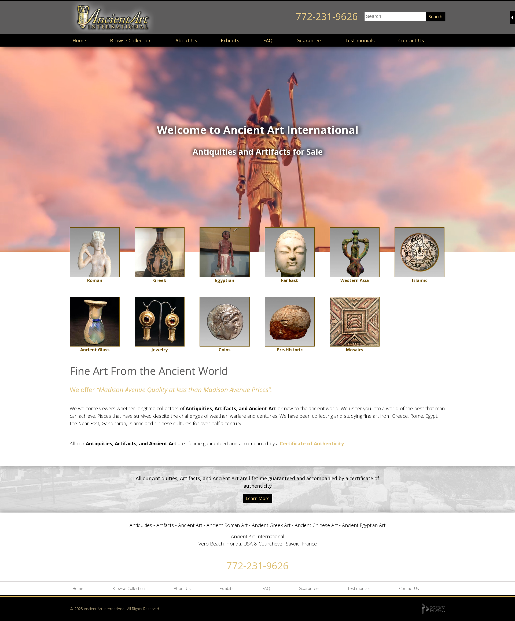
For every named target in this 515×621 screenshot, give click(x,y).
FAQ (268, 40)
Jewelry (160, 350)
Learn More (258, 498)
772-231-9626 (327, 16)
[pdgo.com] (433, 612)
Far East (289, 280)
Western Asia (354, 280)
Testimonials (360, 40)
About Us (186, 40)
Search (435, 17)
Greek (159, 280)
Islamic (419, 280)
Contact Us (411, 40)
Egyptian (224, 280)
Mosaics (354, 350)
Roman (94, 280)
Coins (224, 350)
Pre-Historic (290, 350)
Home (79, 40)
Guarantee (308, 40)
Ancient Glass (94, 350)
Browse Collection (131, 40)
